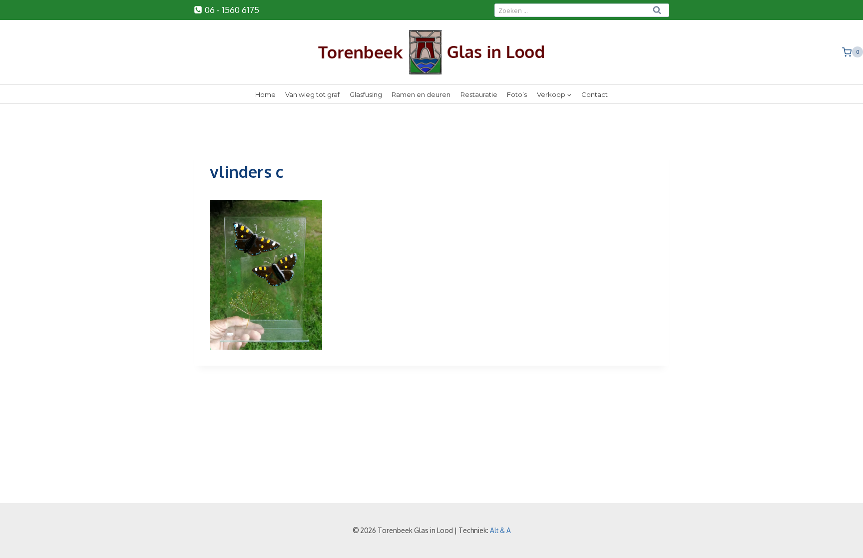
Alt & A (500, 530)
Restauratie (478, 94)
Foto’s (517, 94)
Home (265, 94)
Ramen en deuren (421, 94)
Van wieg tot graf (312, 94)
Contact (594, 94)
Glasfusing (366, 94)
